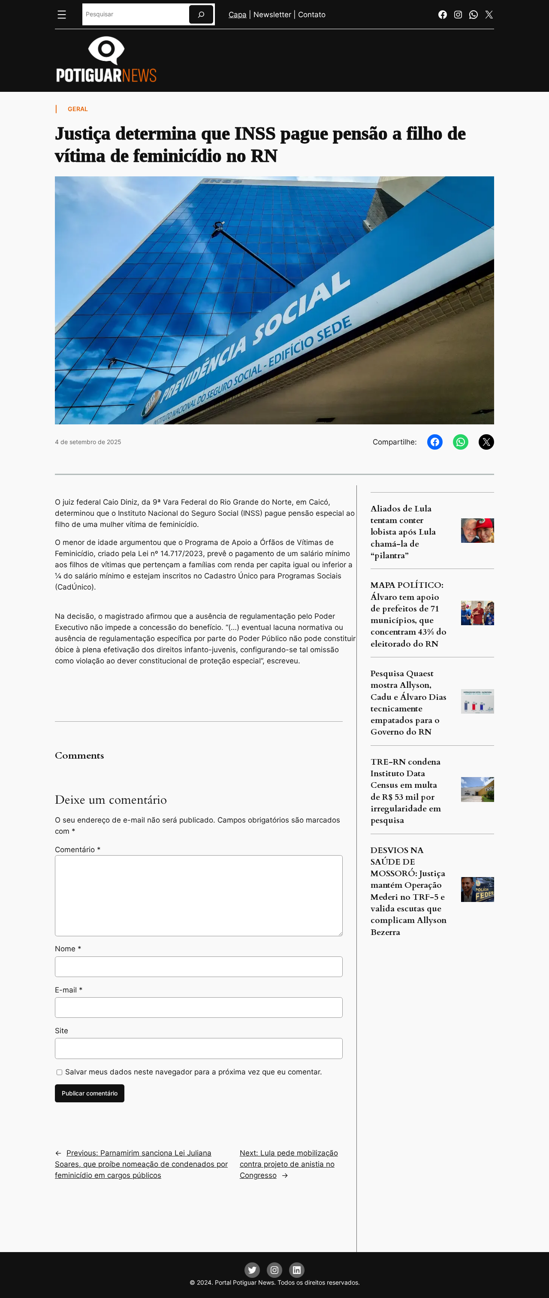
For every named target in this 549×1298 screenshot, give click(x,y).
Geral (78, 108)
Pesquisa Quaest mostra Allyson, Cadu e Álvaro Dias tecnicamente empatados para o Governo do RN (408, 703)
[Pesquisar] (201, 14)
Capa (238, 14)
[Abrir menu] (62, 14)
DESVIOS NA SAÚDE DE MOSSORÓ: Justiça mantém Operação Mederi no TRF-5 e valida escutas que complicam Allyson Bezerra (408, 891)
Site (61, 1030)
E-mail (69, 990)
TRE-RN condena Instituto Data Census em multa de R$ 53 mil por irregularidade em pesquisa (406, 791)
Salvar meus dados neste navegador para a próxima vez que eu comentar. (193, 1072)
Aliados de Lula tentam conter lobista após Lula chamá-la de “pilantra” (403, 532)
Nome (68, 948)
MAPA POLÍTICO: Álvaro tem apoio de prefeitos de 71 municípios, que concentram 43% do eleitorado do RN (408, 614)
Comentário (78, 849)
